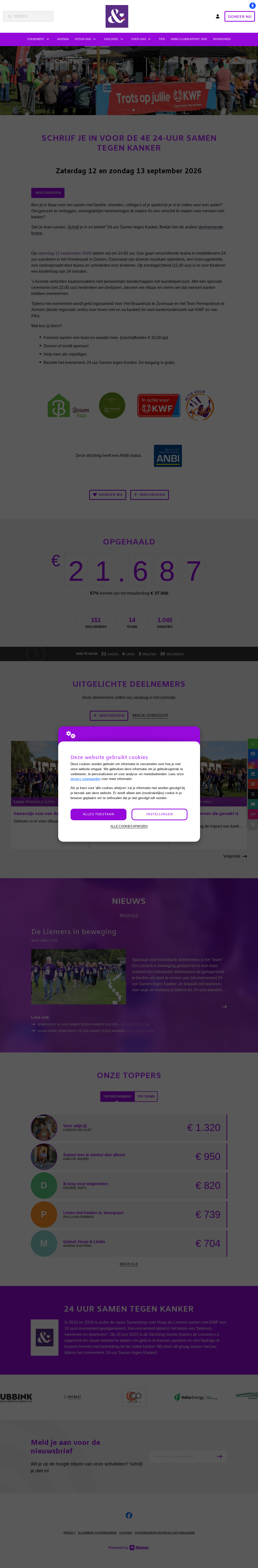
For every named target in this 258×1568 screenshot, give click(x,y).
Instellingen (159, 814)
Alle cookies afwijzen (129, 826)
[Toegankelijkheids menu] (252, 6)
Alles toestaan (98, 814)
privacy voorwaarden (86, 779)
